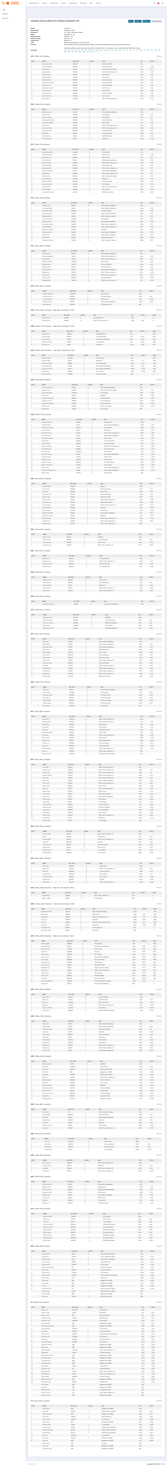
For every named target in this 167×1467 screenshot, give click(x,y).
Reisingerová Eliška (48, 1430)
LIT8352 (74, 1312)
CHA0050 (72, 294)
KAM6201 (67, 914)
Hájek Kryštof (46, 847)
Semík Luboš (44, 914)
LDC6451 (69, 537)
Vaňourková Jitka (46, 1318)
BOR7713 (70, 997)
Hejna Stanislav (46, 1090)
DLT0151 (73, 1430)
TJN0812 (70, 644)
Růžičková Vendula (47, 261)
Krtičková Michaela (47, 393)
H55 (76, 52)
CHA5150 (70, 580)
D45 (105, 50)
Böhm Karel (46, 1171)
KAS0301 (70, 794)
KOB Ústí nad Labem (107, 192)
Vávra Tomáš (46, 655)
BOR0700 (70, 655)
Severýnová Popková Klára (49, 470)
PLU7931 (70, 999)
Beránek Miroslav (47, 1238)
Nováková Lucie (46, 318)
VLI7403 (70, 1026)
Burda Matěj (44, 959)
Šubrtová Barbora (46, 136)
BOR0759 (75, 93)
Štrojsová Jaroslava (48, 623)
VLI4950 (76, 604)
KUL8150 (74, 406)
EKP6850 (72, 489)
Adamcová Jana (45, 1392)
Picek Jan (45, 1128)
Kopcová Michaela (47, 366)
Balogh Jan (45, 1005)
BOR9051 (70, 363)
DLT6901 (73, 1411)
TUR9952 (72, 299)
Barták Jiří (45, 1200)
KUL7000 (72, 1098)
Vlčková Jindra (47, 537)
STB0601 (71, 730)
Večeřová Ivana (47, 561)
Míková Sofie (45, 125)
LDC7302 (70, 1032)
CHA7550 (78, 451)
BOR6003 (70, 1144)
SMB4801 (70, 1189)
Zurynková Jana (46, 494)
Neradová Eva (46, 344)
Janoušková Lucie (47, 296)
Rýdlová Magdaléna (47, 256)
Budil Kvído (45, 1296)
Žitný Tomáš (45, 1010)
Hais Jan (44, 1286)
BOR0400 (70, 804)
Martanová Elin (46, 253)
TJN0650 (75, 168)
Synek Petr (45, 842)
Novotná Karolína (47, 96)
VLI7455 (78, 470)
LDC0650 (75, 179)
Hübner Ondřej (47, 700)
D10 (65, 50)
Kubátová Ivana (47, 566)
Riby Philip (45, 665)
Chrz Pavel (45, 1438)
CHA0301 (70, 812)
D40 (101, 50)
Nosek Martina (46, 1432)
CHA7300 (74, 1328)
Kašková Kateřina (46, 358)
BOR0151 (73, 267)
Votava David (46, 1408)
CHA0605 (72, 737)
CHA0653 (75, 189)
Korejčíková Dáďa (47, 342)
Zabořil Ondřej (46, 799)
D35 (97, 50)
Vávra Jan (45, 746)
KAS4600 (73, 1229)
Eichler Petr (45, 1074)
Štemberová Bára (46, 168)
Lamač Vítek (45, 1270)
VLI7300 (70, 1024)
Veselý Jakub (46, 810)
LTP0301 (70, 788)
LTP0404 (70, 780)
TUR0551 (75, 155)
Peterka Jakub (46, 820)
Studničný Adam (47, 663)
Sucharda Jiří (46, 1034)
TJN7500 (70, 1005)
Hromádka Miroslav (46, 981)
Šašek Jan (45, 788)
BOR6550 (69, 539)
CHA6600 (72, 1066)
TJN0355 (73, 224)
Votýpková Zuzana (47, 401)
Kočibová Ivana (47, 545)
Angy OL (102, 486)
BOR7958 (74, 401)
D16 (79, 50)
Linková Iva (45, 491)
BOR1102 (74, 1262)
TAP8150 (69, 334)
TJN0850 (75, 98)
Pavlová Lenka (46, 98)
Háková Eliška (46, 173)
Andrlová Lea (45, 235)
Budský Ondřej (47, 834)
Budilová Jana (45, 406)
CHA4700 (73, 1216)
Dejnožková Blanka (47, 446)
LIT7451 (78, 430)
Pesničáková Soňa (47, 213)
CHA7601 (70, 1008)
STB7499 (78, 441)
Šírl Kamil (45, 1435)
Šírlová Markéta (46, 189)
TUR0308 (70, 786)
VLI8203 (69, 957)
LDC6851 (72, 507)
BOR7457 (78, 449)
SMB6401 (70, 1010)
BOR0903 (71, 695)
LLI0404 (70, 820)
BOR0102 (68, 844)
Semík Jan (44, 919)
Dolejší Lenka (45, 441)
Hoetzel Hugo (45, 724)
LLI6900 (72, 1090)
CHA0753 (75, 77)
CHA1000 (74, 1264)
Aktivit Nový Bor (104, 1318)
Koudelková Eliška (47, 165)
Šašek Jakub (45, 1256)
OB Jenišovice (106, 74)
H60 (80, 52)
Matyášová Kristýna (47, 152)
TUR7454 (78, 457)
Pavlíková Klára (46, 430)
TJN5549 (69, 1163)
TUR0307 (70, 791)
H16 (141, 50)
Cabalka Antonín (46, 1360)
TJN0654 (75, 173)
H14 (138, 50)
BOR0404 (74, 1376)
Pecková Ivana (46, 497)
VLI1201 (73, 1254)
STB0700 (71, 700)
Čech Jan (43, 922)
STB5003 (70, 1203)
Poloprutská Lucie (47, 301)
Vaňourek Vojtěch (47, 695)
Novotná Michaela (47, 155)
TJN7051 (72, 523)
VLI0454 (73, 221)
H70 (88, 52)
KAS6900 (72, 1074)
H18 (144, 50)
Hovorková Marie (46, 179)
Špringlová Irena (45, 1371)
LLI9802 (67, 898)
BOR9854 (66, 318)
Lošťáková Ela (45, 69)
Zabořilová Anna (46, 74)
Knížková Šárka (46, 320)
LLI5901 (70, 1149)
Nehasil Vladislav (47, 1064)
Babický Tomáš (46, 1187)
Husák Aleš (44, 1331)
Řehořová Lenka (46, 518)
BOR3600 (73, 1227)
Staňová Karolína (46, 374)
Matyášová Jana (46, 459)
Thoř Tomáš (46, 866)
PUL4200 (73, 1224)
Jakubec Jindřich (47, 1192)
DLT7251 (73, 1432)
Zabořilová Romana (47, 422)
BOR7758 (74, 398)
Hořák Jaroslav (47, 850)
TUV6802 (72, 1082)
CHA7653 (74, 1342)
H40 (65, 52)
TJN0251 (73, 256)
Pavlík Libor (46, 1037)
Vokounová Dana (46, 1395)
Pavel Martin (46, 882)
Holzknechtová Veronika (47, 1326)
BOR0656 (75, 181)
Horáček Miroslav (47, 1184)
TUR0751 (75, 88)
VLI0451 (73, 208)
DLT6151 (73, 1427)
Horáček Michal (45, 946)
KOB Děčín (105, 179)
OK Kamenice (96, 914)
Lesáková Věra (46, 499)
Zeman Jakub (46, 657)
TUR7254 (78, 438)
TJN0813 (70, 671)
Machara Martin (46, 1080)
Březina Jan (44, 1310)
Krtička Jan (45, 999)
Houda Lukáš (46, 692)
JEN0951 (75, 74)
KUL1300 (74, 1296)
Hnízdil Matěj (46, 794)
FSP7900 (67, 922)
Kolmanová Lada (46, 1288)
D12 (72, 50)
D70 (123, 50)
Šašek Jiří (45, 1440)
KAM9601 (69, 943)
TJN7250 (72, 518)
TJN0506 (71, 748)
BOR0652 (75, 165)
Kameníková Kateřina (48, 398)
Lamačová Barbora (47, 66)
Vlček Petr (45, 1122)
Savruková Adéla (46, 163)
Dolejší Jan (45, 730)
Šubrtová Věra (46, 334)
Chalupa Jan (45, 743)
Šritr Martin (45, 1082)
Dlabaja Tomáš (45, 949)
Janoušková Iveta (46, 449)
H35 (159, 50)
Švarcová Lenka (47, 542)
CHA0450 (74, 219)
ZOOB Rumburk (102, 1187)
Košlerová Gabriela (46, 1344)
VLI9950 (72, 301)
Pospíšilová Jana (47, 617)
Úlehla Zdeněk (47, 1232)
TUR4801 (70, 1192)
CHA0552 (75, 184)
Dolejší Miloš (44, 1352)
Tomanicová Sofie (47, 219)
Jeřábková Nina (46, 267)
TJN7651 (78, 446)
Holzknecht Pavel (47, 1414)
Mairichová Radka (47, 433)
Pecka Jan (45, 1002)
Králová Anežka (46, 1294)
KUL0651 (75, 192)
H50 (73, 52)
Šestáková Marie (46, 232)
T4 (97, 52)
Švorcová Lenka (46, 451)
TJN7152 (72, 499)
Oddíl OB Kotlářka (99, 975)
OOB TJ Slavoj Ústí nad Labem (108, 390)
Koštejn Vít (44, 951)
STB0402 (74, 1331)
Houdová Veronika (47, 184)
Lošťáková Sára (46, 176)
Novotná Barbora (46, 157)
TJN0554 (75, 187)
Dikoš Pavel (47, 1144)
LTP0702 (70, 665)
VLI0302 (70, 796)
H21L (155, 50)
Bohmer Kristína (45, 1390)
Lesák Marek (46, 660)
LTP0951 (75, 69)
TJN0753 (75, 128)
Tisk (130, 21)
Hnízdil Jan (45, 1069)
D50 (108, 50)
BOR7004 (72, 1093)
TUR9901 (71, 876)
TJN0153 (73, 259)
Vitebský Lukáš (47, 770)
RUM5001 (70, 1187)
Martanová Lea (46, 205)
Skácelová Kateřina (47, 171)
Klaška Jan (45, 1072)
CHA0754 (75, 114)
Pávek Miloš (47, 1147)
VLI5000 (70, 1184)
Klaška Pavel (44, 975)
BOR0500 (71, 746)
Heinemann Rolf (47, 1235)
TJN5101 (69, 1171)
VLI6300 (70, 1117)
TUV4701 (73, 1219)
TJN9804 (67, 895)
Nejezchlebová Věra (48, 628)
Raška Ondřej (46, 676)
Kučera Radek (46, 705)
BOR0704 (70, 657)
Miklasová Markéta (47, 513)
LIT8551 (70, 360)
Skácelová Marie (46, 435)
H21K (151, 50)
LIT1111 (73, 1278)
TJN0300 (70, 775)
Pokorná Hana (46, 521)
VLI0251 (73, 269)
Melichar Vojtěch (46, 898)
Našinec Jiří (45, 1203)
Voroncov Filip (45, 1291)
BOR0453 (73, 211)
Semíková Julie (45, 1320)
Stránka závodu (156, 21)
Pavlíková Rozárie (47, 138)
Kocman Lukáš (46, 1262)
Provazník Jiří (46, 1197)
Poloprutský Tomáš (46, 911)
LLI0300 (70, 802)
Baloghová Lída (46, 280)
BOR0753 (75, 120)
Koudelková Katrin (47, 130)
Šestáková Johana (47, 112)
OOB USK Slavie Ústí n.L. (109, 1224)
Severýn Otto (46, 1050)
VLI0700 (70, 647)
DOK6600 (70, 1120)
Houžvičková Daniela (47, 88)
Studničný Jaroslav (47, 1093)
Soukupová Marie (46, 80)
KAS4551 (75, 628)
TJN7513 (70, 1048)
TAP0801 (70, 649)
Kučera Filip (45, 727)
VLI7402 (70, 1050)
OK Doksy (100, 842)
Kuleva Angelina (46, 486)
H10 (127, 50)
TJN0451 (73, 213)
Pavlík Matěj (46, 818)
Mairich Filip (45, 719)
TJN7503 (70, 1045)
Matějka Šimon (45, 967)
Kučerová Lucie (45, 1336)
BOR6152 (71, 566)
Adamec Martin (47, 839)
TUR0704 (70, 652)
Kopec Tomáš (45, 957)
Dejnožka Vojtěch (47, 775)
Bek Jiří (45, 836)
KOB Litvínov (105, 138)
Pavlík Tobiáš (45, 1278)
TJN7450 (78, 433)
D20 (86, 50)
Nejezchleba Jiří (47, 1229)
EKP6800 (70, 1002)
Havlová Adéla (46, 336)
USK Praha (95, 919)
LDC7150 (72, 515)
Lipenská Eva (45, 409)
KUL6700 (73, 1438)
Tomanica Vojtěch (47, 1008)
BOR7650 (78, 443)
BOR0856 (75, 130)
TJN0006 (71, 868)
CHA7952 (74, 393)
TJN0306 (70, 772)
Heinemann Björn (47, 1029)
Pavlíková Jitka (45, 1312)
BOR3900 (73, 1238)
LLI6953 (73, 1424)
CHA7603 (70, 1042)
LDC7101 (72, 1064)
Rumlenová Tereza (47, 211)
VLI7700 (69, 946)
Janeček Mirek (46, 895)
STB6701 (74, 1352)
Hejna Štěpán (45, 1366)
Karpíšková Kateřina (47, 240)
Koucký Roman (45, 965)
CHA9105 (69, 973)
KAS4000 (73, 1240)
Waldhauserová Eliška (48, 82)
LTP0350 (73, 216)
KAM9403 (69, 954)
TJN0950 (75, 125)
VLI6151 (69, 368)
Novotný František (48, 1224)
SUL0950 (74, 1275)
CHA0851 (75, 117)
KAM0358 (74, 1320)
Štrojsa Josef (46, 1240)
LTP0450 (73, 240)
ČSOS (163, 1464)
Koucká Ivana (46, 489)
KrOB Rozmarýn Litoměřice (109, 1411)
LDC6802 (72, 1085)
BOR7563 (78, 462)
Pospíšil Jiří (46, 1219)
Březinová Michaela (47, 465)
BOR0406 (70, 810)
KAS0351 (73, 237)
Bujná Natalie (45, 237)
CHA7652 (78, 459)
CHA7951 (74, 409)
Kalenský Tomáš (46, 753)
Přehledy (146, 21)
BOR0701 (70, 663)
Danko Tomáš (46, 1040)
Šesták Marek (46, 1026)
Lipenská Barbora (46, 77)
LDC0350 (73, 229)
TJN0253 (73, 272)
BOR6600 (70, 1114)
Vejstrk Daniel (45, 973)
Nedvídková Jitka (46, 1382)
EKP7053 (72, 494)
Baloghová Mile (46, 72)
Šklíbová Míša (46, 259)
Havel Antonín (46, 671)
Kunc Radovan (47, 1163)
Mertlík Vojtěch (47, 652)
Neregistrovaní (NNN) (106, 1072)
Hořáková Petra (47, 1424)
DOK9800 (69, 951)
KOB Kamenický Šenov (107, 237)
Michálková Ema (46, 85)
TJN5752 (70, 588)
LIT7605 (70, 1037)
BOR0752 (75, 64)
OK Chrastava (106, 77)
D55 (112, 50)
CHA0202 (69, 852)
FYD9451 (69, 339)
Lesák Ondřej (46, 772)
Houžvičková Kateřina (48, 122)
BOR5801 (70, 1147)
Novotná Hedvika (46, 457)
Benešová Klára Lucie (47, 1355)
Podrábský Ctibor (47, 647)
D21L (93, 50)
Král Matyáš (45, 1280)
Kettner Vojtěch (45, 943)
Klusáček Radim (45, 927)
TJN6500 (70, 1128)
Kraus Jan (46, 1222)
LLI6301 (70, 1125)
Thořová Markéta (47, 299)
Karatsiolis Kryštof (47, 876)
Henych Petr (44, 983)
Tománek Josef (47, 844)
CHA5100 (70, 1200)
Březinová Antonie (47, 117)
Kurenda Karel (46, 740)
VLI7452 (78, 454)
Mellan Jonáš (46, 786)
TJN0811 (70, 660)
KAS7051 (72, 502)
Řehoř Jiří (44, 1077)
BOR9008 (69, 978)
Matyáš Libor (46, 1042)
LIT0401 (70, 818)
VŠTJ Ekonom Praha (106, 304)
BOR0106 (74, 1339)
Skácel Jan (46, 689)
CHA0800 (72, 692)
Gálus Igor (45, 1032)
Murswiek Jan (46, 697)
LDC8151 (74, 395)
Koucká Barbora (47, 304)
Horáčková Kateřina (47, 387)
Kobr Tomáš (44, 970)
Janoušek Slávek (47, 804)
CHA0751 (75, 90)
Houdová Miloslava (46, 1342)
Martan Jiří (46, 1024)
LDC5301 (69, 1165)
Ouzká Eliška (45, 133)
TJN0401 (70, 767)
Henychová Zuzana (47, 368)
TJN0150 (73, 280)
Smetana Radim (47, 1216)
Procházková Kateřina (48, 1267)
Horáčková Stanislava (48, 604)
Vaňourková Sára (46, 93)
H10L (131, 50)
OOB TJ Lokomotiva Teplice (109, 69)
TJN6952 (72, 505)
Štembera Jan (46, 1048)
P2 (94, 52)
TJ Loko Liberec (100, 342)
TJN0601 (71, 735)
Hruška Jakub (46, 815)
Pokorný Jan (46, 783)
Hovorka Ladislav (47, 1085)
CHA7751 (78, 465)
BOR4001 (73, 1232)
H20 (148, 50)
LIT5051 (70, 585)
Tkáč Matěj (46, 767)
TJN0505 (71, 751)
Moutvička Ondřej (46, 930)
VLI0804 (70, 641)
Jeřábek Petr (45, 1096)
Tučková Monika (46, 443)
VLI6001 (69, 983)
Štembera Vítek (47, 668)
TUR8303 (69, 949)
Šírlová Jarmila (47, 1419)
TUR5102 (70, 1197)
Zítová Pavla (45, 395)
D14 (76, 50)
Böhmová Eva (46, 590)
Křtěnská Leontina (48, 620)
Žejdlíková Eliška (46, 216)
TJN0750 (75, 72)
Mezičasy (159, 56)
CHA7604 (74, 1310)
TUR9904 (71, 866)
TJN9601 (67, 917)
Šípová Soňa (46, 558)
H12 (134, 50)
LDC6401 (70, 1122)
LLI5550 (69, 342)
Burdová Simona (46, 507)
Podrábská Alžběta (47, 208)
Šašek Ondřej (46, 1422)
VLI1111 (73, 1259)
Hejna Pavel (44, 1347)
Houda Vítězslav (45, 1328)
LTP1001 (74, 1291)
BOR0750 (75, 66)
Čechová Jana (45, 1334)
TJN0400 (70, 783)
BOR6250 (71, 564)
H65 (84, 52)
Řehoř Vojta (46, 778)
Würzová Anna (46, 339)
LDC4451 (75, 617)
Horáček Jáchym (46, 1259)
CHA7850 (70, 358)
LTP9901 (69, 967)
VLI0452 (73, 232)
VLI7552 (78, 435)
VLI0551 (75, 160)
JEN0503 (71, 724)
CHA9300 (69, 962)
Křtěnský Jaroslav (48, 1227)
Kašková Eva (46, 625)
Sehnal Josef (46, 1443)
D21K (89, 50)
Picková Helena (46, 505)
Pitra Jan (44, 751)
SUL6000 (69, 981)
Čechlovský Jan (45, 962)
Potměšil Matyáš (45, 1350)
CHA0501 (71, 727)
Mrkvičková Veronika (47, 224)
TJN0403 (70, 815)
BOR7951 (74, 403)
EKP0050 (72, 304)
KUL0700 (70, 676)
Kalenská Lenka (46, 390)
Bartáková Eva (46, 510)
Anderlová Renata (46, 1363)
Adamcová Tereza (47, 128)
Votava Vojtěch (46, 1254)
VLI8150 (74, 387)
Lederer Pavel (46, 1120)
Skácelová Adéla (46, 221)
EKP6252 (72, 497)
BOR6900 (72, 1080)
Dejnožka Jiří (46, 1045)
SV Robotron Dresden (104, 807)
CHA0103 (68, 836)
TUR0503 (71, 732)
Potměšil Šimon (45, 1374)
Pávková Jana (46, 539)
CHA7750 (78, 427)
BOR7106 (72, 1088)
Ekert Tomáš (46, 796)
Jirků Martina (45, 371)
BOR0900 (71, 703)
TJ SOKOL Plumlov (103, 999)
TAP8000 (73, 1416)
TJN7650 (78, 467)
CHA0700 (71, 705)
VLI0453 (73, 235)
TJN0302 (70, 770)
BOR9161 (69, 336)
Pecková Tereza (46, 160)
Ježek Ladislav (46, 1195)
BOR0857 (75, 85)
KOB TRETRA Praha (107, 136)
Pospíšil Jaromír (47, 1165)
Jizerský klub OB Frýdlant (103, 339)
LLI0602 (74, 1366)
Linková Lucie (45, 275)
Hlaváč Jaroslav (46, 1189)
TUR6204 (70, 1141)
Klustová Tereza (46, 90)
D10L (68, 50)
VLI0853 (75, 112)
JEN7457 (78, 422)
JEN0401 (70, 799)
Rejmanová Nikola (47, 181)
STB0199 (73, 264)
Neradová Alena (46, 360)
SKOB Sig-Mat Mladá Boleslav (106, 1010)
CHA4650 (75, 625)
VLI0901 (71, 689)
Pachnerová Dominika (47, 427)
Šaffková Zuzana (47, 580)
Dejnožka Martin (46, 722)
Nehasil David (46, 997)
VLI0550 (75, 171)
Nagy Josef (46, 868)
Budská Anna (45, 272)
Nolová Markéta (45, 1323)
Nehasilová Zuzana (47, 515)
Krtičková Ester (46, 114)
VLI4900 (70, 1195)
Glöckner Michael (47, 1098)
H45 (69, 52)
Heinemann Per (47, 807)
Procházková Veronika (48, 192)
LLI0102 (68, 850)
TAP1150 (75, 136)
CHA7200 (70, 1040)
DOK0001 (71, 879)
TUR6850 (72, 491)
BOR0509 (71, 743)
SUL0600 (71, 753)
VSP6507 (67, 919)
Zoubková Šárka (46, 187)
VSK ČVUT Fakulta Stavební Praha (101, 922)
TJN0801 (70, 668)
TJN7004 (72, 1077)
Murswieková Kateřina (48, 120)
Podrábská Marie (47, 269)
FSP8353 (74, 1334)
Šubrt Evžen (46, 1416)
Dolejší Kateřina (46, 264)
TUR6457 (69, 542)
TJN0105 (68, 834)
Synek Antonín (46, 879)
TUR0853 (75, 96)
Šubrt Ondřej (46, 649)
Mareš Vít (45, 871)
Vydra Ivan (45, 1066)
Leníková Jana (46, 1427)
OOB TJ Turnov (106, 88)
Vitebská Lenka (46, 523)
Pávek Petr (44, 978)
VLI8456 (70, 366)
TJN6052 (71, 561)
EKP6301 (69, 965)
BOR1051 (75, 133)
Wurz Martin (46, 1112)
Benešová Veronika (46, 1379)
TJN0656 (75, 163)
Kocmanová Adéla (47, 64)
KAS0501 (71, 740)
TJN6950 (72, 521)
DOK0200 (69, 842)
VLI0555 (73, 205)
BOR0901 (71, 697)
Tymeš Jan (44, 1339)
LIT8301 (67, 930)
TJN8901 (69, 970)
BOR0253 (73, 277)
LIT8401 (67, 925)
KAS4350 (75, 623)
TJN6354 (69, 545)
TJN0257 (73, 275)
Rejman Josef (45, 1315)
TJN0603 (71, 719)
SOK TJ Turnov (104, 1082)
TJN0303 (70, 778)
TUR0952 (75, 122)
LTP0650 (75, 176)
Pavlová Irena (45, 467)
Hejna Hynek (46, 802)
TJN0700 (70, 673)
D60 (116, 50)
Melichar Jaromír (47, 1125)
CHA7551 (78, 473)
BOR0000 (71, 871)
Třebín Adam (45, 1283)
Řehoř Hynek (46, 673)
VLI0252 (73, 253)
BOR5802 (70, 1034)
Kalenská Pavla (46, 1275)
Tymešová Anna (46, 277)
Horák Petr (45, 1168)
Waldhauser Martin (47, 1088)
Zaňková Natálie (46, 227)
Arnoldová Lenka (47, 1448)
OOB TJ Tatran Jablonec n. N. (110, 72)
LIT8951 (69, 344)
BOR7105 (72, 1096)
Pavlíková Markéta (48, 294)
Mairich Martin (46, 644)
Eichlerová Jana (46, 502)
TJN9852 (66, 320)
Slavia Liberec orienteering (109, 112)
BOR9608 (69, 959)
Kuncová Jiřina (47, 588)
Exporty (137, 21)
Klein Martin (46, 780)
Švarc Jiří (46, 1141)
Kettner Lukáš (45, 954)
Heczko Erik (46, 641)
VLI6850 (72, 513)
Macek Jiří (44, 925)
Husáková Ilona (45, 1368)
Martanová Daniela (47, 454)
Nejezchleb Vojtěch (47, 732)
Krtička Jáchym (46, 1264)
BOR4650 (75, 620)
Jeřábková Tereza (46, 462)
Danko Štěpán (46, 812)
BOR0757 (75, 82)
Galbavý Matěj (47, 874)
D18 (82, 50)
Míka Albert (45, 735)
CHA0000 (71, 874)
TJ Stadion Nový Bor (106, 264)
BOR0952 (75, 80)
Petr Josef (45, 1117)
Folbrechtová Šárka (47, 363)
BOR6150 (71, 558)
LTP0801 (74, 1256)
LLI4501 (73, 1222)
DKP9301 (69, 975)
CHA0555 (75, 152)
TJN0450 (73, 227)
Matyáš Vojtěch (47, 852)
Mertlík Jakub (46, 791)
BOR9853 (70, 374)
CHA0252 (73, 261)
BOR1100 (74, 1270)
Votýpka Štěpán (47, 703)
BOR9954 (72, 296)
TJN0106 (68, 839)
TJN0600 (71, 722)
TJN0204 (74, 1350)
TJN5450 (70, 590)
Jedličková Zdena (47, 564)
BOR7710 (67, 927)
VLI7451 (78, 425)
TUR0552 (75, 157)
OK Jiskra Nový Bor (107, 64)
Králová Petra (45, 1384)
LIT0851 (75, 138)
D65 (120, 50)
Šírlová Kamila (46, 1272)
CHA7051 (72, 510)
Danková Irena (45, 473)
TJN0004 (71, 882)
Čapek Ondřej (45, 1376)
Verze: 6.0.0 (31, 1464)
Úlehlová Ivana (47, 582)
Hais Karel (44, 1387)
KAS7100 (72, 1069)
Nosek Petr (45, 1411)
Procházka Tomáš (46, 1358)
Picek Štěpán (44, 917)
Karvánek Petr (46, 1114)
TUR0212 (68, 847)
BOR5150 (70, 582)
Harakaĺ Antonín (46, 748)
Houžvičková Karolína (47, 438)
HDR (91, 52)
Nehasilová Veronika (47, 229)
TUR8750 (70, 371)
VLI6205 (67, 911)
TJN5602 (69, 1168)
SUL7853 (74, 390)
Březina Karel (45, 737)
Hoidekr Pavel (48, 1149)
